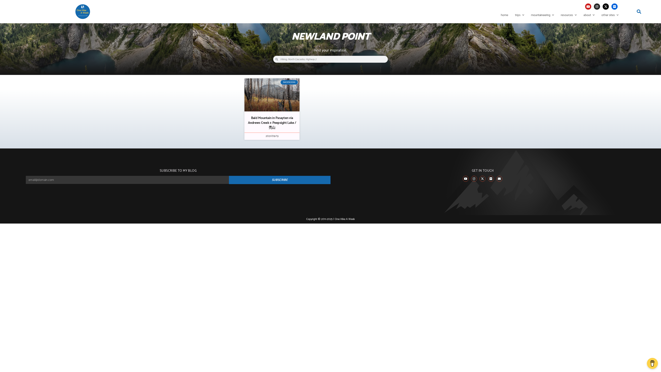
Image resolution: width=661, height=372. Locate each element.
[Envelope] (499, 179)
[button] (639, 11)
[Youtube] (588, 6)
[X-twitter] (606, 6)
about (587, 15)
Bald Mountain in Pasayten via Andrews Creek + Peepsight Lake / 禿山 (272, 123)
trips (518, 15)
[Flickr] (614, 6)
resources (567, 15)
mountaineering (540, 15)
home (504, 15)
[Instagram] (597, 6)
